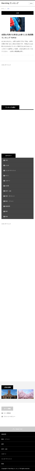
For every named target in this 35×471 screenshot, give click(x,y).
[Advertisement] (17, 83)
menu (31, 3)
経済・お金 (8, 191)
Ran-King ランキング (14, 468)
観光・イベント (9, 201)
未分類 (7, 186)
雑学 (6, 211)
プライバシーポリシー (9, 416)
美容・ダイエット (10, 196)
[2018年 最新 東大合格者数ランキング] (9, 394)
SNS (6, 160)
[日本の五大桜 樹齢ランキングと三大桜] (26, 394)
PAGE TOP (19, 429)
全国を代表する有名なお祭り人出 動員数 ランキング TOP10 (17, 36)
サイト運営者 (7, 413)
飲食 (6, 216)
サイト (7, 175)
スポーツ (7, 180)
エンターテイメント (10, 170)
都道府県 (7, 206)
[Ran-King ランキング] (9, 3)
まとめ (7, 165)
